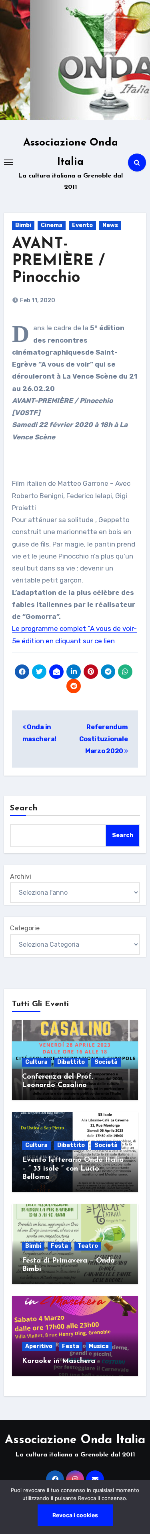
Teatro (88, 1246)
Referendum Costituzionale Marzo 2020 (103, 739)
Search (24, 808)
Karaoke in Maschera (58, 1361)
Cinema (51, 225)
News (110, 225)
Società (106, 1062)
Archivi (20, 876)
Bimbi (23, 225)
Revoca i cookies (75, 1515)
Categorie (25, 928)
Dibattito (71, 1062)
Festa (59, 1246)
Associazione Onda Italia (75, 1440)
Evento (82, 225)
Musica (99, 1346)
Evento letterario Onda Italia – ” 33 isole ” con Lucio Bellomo (73, 1169)
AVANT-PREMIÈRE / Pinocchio (58, 261)
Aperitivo (38, 1346)
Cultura (36, 1062)
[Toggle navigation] (8, 162)
